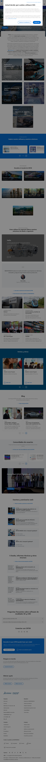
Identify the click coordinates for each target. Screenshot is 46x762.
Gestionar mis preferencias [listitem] (24, 22)
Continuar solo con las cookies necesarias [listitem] (34, 2)
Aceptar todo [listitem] (36, 22)
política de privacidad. (12, 18)
